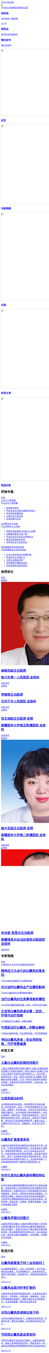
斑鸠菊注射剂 (12, 508)
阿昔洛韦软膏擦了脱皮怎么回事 (21, 531)
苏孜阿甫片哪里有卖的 (16, 563)
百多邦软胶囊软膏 (14, 513)
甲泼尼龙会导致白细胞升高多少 (21, 511)
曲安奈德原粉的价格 (15, 539)
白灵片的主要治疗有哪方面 (18, 555)
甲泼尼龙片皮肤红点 (15, 557)
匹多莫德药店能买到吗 (16, 565)
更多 (3, 498)
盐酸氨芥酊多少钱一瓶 (16, 534)
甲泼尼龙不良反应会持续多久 (19, 537)
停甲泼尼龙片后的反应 (16, 542)
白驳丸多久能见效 (14, 516)
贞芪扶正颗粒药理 (14, 560)
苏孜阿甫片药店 (13, 519)
